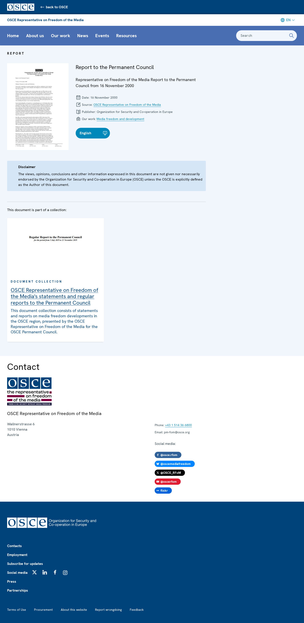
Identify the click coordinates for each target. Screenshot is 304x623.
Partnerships (17, 590)
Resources (126, 36)
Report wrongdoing (108, 610)
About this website (74, 610)
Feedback (137, 610)
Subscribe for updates (25, 563)
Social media (17, 572)
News (82, 36)
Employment (17, 554)
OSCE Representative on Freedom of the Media (45, 20)
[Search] (291, 35)
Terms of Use (16, 610)
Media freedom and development (120, 119)
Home (13, 36)
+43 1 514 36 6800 (178, 425)
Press (11, 581)
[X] (34, 572)
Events (102, 36)
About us (35, 36)
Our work (60, 36)
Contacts (14, 546)
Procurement (43, 610)
